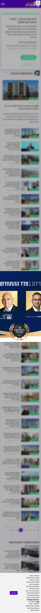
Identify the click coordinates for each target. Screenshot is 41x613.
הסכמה (14, 593)
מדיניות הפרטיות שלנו (33, 600)
